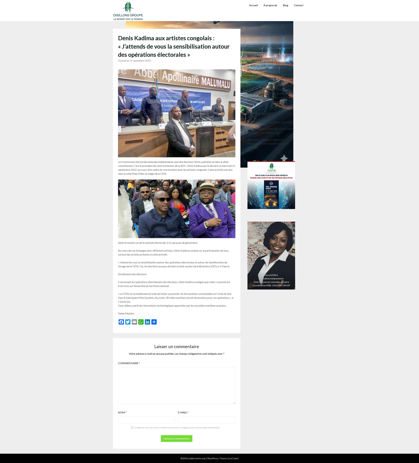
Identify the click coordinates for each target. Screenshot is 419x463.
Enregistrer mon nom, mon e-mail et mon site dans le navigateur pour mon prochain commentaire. (177, 427)
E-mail (183, 412)
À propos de (270, 5)
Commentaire (129, 363)
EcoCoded (233, 458)
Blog (285, 5)
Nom (122, 412)
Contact (298, 5)
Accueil (253, 5)
